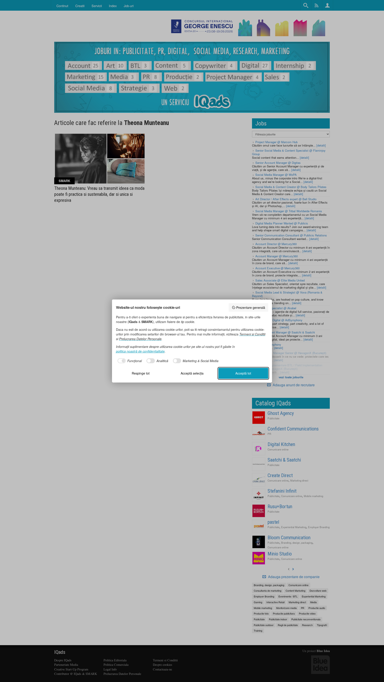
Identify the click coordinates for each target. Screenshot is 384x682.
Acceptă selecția (192, 373)
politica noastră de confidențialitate (140, 351)
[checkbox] (129, 360)
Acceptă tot (243, 373)
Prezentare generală (250, 307)
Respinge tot (141, 373)
